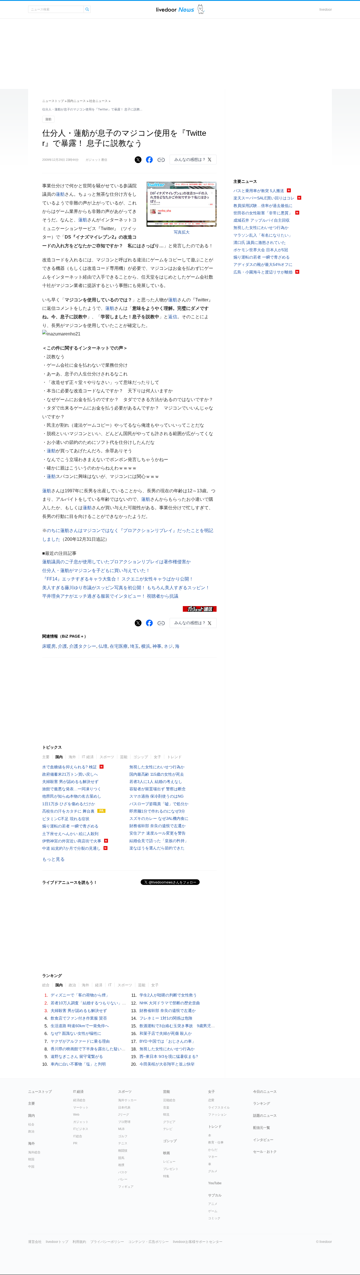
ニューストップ (53, 101)
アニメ (212, 1203)
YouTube (215, 1183)
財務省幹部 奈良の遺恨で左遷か (157, 826)
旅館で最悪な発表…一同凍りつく (71, 789)
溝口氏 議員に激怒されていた (259, 242)
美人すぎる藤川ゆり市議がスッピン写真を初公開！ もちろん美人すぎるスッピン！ (126, 587)
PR (75, 1143)
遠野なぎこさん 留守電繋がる (77, 1056)
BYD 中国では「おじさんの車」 (168, 1041)
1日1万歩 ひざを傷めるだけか (68, 804)
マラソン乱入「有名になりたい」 (262, 235)
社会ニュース (98, 101)
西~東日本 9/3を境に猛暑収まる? (169, 1056)
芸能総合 (169, 1100)
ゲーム (212, 1211)
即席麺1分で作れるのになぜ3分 (157, 811)
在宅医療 (119, 646)
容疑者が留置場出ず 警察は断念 (157, 789)
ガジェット (81, 1121)
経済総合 (79, 1100)
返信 (172, 316)
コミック (214, 1218)
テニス (122, 1143)
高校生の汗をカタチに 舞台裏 (68, 811)
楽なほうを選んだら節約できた (156, 848)
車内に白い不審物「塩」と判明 (78, 1064)
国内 (59, 757)
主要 (46, 757)
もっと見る (53, 859)
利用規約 (79, 1242)
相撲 (121, 1165)
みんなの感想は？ (190, 159)
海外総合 (34, 1152)
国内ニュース (76, 101)
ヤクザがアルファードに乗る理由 (80, 1041)
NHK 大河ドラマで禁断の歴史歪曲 (170, 1003)
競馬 (121, 1158)
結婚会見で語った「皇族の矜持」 (158, 840)
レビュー (169, 1161)
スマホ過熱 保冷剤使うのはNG (156, 796)
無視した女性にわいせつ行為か (156, 767)
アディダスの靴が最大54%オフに (262, 264)
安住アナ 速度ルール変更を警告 (157, 833)
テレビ (167, 1129)
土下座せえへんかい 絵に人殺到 (70, 833)
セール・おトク (265, 1152)
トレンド (174, 757)
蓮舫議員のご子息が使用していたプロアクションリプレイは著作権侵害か (116, 561)
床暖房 (49, 646)
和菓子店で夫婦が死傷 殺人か (166, 1033)
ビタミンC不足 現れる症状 (65, 818)
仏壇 (102, 646)
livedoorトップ (57, 1242)
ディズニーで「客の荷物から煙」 (80, 995)
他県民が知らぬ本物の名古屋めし (71, 796)
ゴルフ (122, 1136)
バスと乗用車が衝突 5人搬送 (258, 190)
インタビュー (263, 1140)
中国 (31, 1166)
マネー (212, 1156)
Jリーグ (123, 1114)
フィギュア (126, 1186)
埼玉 (134, 646)
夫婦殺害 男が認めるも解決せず (70, 781)
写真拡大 (182, 232)
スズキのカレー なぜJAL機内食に (158, 818)
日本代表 (124, 1107)
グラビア (169, 1121)
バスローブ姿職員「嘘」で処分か (158, 804)
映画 (166, 1153)
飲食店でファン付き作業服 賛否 (79, 1018)
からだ (212, 1149)
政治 (31, 1131)
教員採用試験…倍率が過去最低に (262, 205)
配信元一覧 (261, 1128)
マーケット (81, 1107)
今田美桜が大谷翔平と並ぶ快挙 (167, 1064)
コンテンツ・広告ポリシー (148, 1242)
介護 (62, 646)
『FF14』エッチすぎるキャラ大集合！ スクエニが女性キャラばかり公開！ (118, 579)
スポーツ (107, 757)
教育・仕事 (216, 1142)
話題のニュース (265, 1116)
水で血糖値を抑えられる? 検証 (69, 767)
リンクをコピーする (161, 160)
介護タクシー (82, 646)
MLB (121, 1129)
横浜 (145, 646)
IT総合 (77, 1136)
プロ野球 (124, 1121)
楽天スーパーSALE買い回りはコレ (263, 198)
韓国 (31, 1159)
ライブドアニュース (175, 9)
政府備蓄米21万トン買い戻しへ (70, 774)
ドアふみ (201, 9)
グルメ (212, 1171)
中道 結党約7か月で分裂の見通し (71, 848)
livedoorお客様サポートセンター (197, 1242)
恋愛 (211, 1100)
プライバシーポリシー (107, 1242)
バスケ (122, 1172)
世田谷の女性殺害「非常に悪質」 (262, 213)
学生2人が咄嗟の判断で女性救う (168, 995)
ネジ (168, 646)
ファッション (217, 1114)
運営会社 (35, 1242)
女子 (157, 757)
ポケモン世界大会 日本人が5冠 (260, 250)
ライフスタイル (219, 1107)
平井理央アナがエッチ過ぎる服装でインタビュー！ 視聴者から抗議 (110, 596)
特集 (166, 1176)
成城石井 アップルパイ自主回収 (261, 220)
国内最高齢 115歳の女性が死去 (156, 774)
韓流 (166, 1114)
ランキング (261, 1103)
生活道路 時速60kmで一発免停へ (80, 1025)
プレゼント (171, 1169)
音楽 (166, 1107)
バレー (122, 1179)
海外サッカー (127, 1100)
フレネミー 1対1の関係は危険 (166, 1018)
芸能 (123, 757)
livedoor (326, 10)
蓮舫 (48, 119)
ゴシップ (140, 757)
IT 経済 (88, 757)
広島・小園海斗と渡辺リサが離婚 (262, 272)
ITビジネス (80, 1129)
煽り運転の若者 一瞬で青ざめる (70, 826)
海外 (72, 757)
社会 (31, 1124)
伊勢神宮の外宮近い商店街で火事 (71, 841)
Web (76, 1114)
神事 (156, 646)
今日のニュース (265, 1092)
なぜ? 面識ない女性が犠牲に (76, 1033)
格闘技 (122, 1150)
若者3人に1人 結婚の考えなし (155, 781)
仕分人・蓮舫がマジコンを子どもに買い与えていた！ (96, 570)
